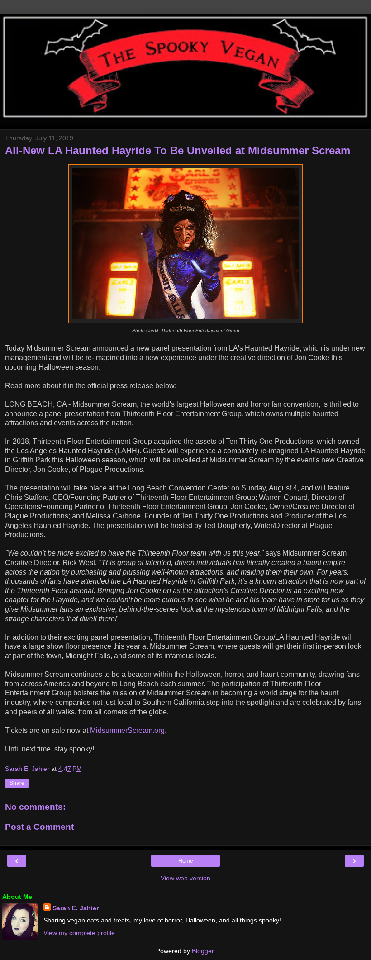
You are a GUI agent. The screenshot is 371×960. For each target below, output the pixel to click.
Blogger (203, 951)
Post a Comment (39, 827)
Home (185, 861)
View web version (185, 878)
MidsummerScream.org (127, 730)
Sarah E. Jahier (75, 908)
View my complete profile (79, 932)
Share (17, 783)
